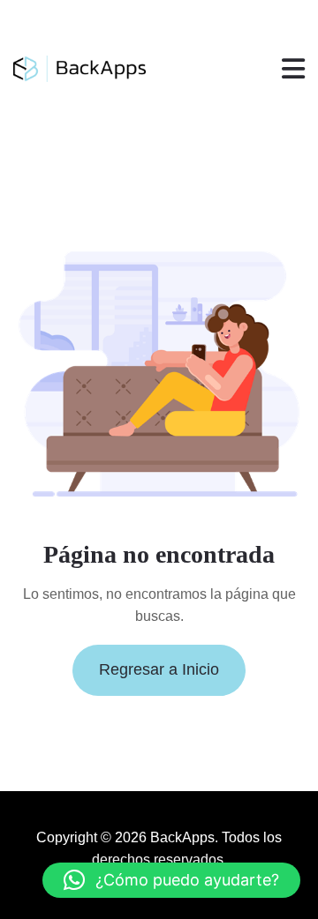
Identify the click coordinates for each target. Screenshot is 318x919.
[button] (171, 880)
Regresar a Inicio (159, 669)
